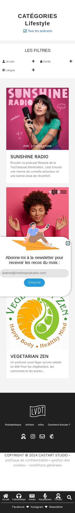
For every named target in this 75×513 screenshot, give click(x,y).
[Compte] (58, 495)
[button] (19, 61)
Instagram (37, 506)
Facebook (18, 506)
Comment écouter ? (59, 424)
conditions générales (45, 465)
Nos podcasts (45, 499)
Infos (41, 424)
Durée (46, 61)
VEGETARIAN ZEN (29, 356)
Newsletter (56, 506)
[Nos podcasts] (45, 495)
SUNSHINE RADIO (29, 156)
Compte (58, 499)
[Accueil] (5, 495)
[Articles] (32, 495)
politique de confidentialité (26, 460)
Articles (29, 424)
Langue (10, 70)
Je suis (9, 61)
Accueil (5, 499)
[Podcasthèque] (18, 495)
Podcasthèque (13, 424)
